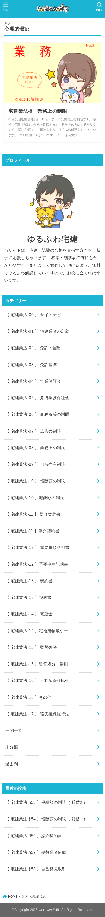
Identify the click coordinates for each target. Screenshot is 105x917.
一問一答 (13, 730)
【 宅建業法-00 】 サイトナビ (33, 314)
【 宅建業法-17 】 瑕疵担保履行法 (37, 714)
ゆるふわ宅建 (49, 910)
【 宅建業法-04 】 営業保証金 (33, 381)
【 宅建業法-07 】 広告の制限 (33, 431)
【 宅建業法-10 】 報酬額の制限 (35, 481)
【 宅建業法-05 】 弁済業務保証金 (37, 397)
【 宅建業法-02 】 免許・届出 (33, 347)
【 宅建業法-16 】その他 (28, 697)
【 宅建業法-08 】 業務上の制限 (35, 447)
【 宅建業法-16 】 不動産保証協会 (37, 680)
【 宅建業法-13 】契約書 (28, 597)
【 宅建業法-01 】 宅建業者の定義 (37, 331)
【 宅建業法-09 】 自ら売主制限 (35, 464)
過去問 (11, 763)
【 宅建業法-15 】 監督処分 (31, 647)
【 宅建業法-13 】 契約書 (28, 580)
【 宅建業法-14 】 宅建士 (28, 614)
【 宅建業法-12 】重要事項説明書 (36, 564)
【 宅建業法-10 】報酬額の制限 (34, 497)
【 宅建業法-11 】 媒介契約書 (32, 514)
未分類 (11, 747)
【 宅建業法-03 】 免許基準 (31, 364)
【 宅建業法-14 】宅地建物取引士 (36, 630)
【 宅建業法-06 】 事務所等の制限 (37, 414)
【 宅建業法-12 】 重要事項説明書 (37, 547)
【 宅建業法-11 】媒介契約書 (32, 530)
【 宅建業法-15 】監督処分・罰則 (36, 664)
